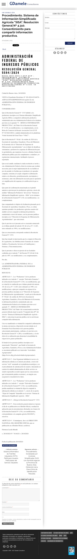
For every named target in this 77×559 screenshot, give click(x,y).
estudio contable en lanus (61, 533)
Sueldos (43, 541)
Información (8, 12)
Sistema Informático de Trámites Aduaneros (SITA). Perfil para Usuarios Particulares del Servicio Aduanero (11, 457)
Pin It (4, 49)
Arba (60, 535)
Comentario (5, 487)
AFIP (71, 533)
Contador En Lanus (46, 533)
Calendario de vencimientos (55, 541)
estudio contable (46, 538)
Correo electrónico (7, 507)
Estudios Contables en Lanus (49, 535)
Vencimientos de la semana (60, 538)
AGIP (65, 535)
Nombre (4, 502)
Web (3, 512)
